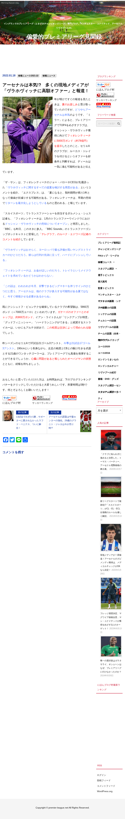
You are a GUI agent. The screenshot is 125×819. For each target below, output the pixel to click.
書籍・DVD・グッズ (108, 379)
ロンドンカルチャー (108, 366)
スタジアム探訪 (106, 268)
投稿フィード (104, 780)
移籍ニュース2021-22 (28, 75)
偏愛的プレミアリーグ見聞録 (64, 36)
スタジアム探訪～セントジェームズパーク (109, 386)
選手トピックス (106, 275)
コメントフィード (106, 786)
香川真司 (102, 281)
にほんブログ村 (11, 402)
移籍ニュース (49, 75)
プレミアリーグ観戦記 (109, 242)
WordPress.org (104, 791)
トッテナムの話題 (107, 314)
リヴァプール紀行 (107, 372)
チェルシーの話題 (107, 320)
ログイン (101, 775)
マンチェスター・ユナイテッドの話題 (109, 295)
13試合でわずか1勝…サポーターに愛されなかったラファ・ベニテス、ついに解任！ (30, 420)
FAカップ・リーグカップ (108, 256)
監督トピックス (106, 288)
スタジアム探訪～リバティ (109, 393)
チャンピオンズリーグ (109, 249)
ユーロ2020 (104, 346)
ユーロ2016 (104, 353)
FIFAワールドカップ (108, 340)
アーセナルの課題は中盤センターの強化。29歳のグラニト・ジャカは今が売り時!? (62, 420)
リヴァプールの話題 (108, 327)
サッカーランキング (42, 403)
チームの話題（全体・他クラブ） (109, 334)
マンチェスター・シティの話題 (109, 302)
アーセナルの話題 (107, 307)
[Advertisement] (109, 178)
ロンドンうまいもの (108, 359)
